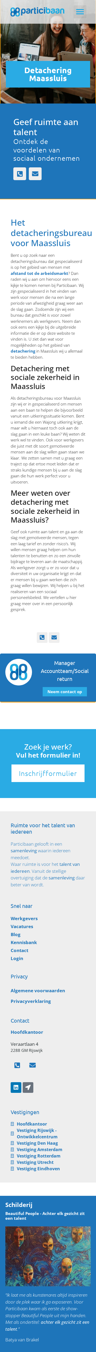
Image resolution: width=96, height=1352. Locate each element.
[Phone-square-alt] (19, 173)
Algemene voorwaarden (38, 990)
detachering (23, 351)
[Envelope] (35, 173)
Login (17, 958)
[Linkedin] (16, 1087)
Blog (16, 934)
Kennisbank (24, 942)
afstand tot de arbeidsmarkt (39, 273)
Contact (19, 950)
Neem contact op (64, 691)
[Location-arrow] (28, 1087)
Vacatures (22, 926)
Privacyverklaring (31, 1001)
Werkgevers (24, 918)
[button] (80, 11)
